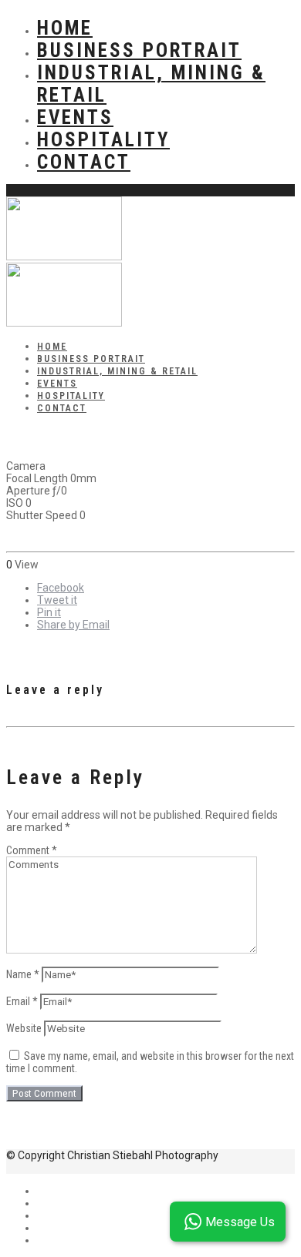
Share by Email (73, 624)
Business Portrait (139, 50)
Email (22, 1001)
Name (22, 974)
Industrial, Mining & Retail (117, 371)
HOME (65, 28)
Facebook (60, 588)
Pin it (49, 612)
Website (24, 1028)
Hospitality (103, 140)
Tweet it (57, 600)
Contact (83, 162)
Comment (31, 850)
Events (75, 117)
